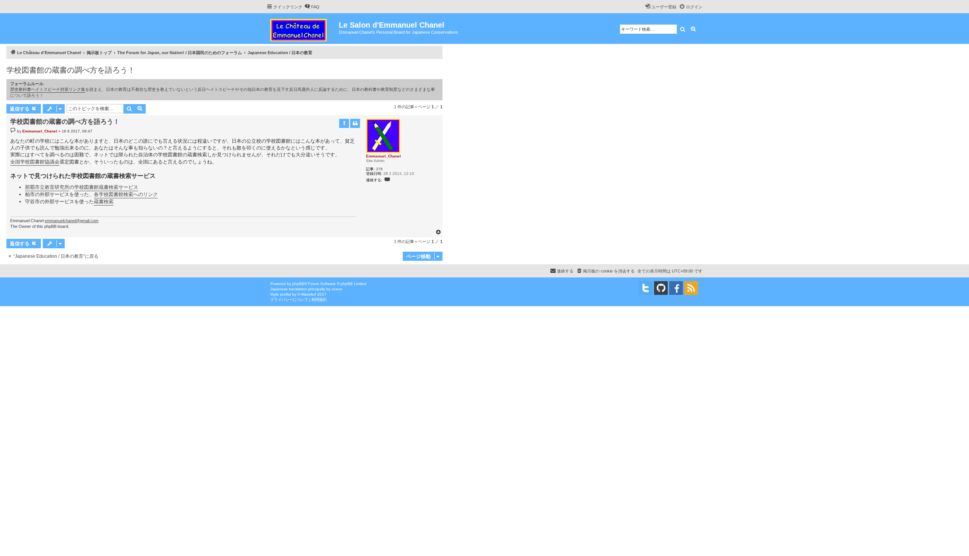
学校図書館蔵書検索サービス (106, 187)
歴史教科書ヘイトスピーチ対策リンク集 (47, 89)
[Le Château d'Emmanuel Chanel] (302, 28)
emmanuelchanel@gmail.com (71, 220)
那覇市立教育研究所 (47, 187)
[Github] (661, 288)
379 (379, 169)
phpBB (298, 284)
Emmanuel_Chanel (383, 156)
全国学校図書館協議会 (34, 162)
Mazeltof (308, 294)
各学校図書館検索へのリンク (126, 194)
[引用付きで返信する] (355, 123)
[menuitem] (311, 6)
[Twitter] (646, 288)
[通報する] (344, 123)
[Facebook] (676, 288)
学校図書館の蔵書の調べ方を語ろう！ (70, 70)
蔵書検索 (104, 201)
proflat (285, 294)
